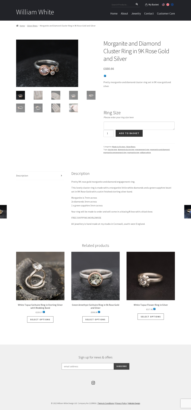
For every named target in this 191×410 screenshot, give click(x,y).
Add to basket (129, 133)
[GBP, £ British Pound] (168, 4)
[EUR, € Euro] (172, 4)
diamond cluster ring (126, 149)
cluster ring (112, 149)
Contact (149, 13)
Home (114, 13)
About (124, 13)
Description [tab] (22, 175)
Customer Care (166, 13)
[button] (91, 44)
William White (35, 12)
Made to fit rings (118, 147)
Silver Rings (32, 25)
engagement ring (142, 149)
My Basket (153, 4)
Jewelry (136, 13)
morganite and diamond (160, 149)
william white (145, 152)
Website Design (134, 403)
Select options (40, 319)
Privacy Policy (121, 403)
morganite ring (133, 152)
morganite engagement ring (115, 152)
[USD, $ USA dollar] (163, 4)
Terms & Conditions (106, 403)
